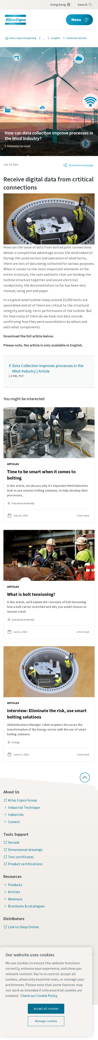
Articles (14, 891)
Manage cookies (46, 1021)
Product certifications (25, 864)
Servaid (13, 842)
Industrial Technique (24, 807)
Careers (14, 821)
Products (15, 884)
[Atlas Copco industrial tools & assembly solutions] (42, 38)
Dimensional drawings (25, 849)
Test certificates (21, 857)
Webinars (15, 899)
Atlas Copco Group (22, 800)
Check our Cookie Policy (39, 995)
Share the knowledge (81, 165)
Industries (16, 814)
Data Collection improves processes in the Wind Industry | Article (47, 368)
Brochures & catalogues (26, 906)
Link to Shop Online (23, 927)
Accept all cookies (46, 1009)
